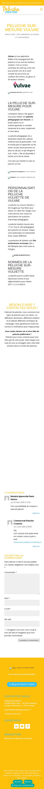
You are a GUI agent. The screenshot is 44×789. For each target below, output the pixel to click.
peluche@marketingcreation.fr (17, 710)
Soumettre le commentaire (29, 640)
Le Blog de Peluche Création (22, 684)
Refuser (28, 782)
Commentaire (10, 572)
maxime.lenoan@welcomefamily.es (27, 542)
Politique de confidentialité (22, 785)
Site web (7, 619)
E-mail (7, 609)
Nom (7, 598)
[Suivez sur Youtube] (22, 726)
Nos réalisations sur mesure (28, 34)
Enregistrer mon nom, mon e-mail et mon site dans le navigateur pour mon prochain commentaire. (20, 633)
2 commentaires (22, 37)
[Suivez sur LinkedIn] (16, 726)
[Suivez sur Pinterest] (27, 726)
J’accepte (17, 782)
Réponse (36, 513)
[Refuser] (41, 778)
